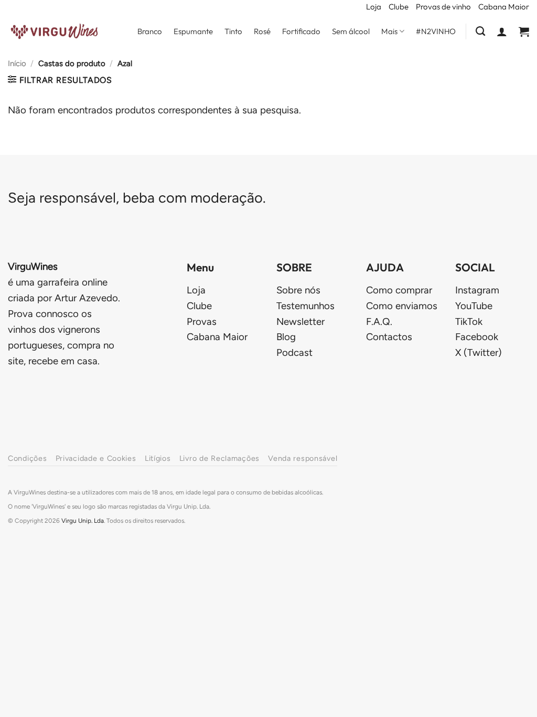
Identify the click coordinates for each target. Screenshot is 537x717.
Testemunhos (305, 306)
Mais (389, 31)
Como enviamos (401, 306)
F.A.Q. (379, 321)
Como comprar (399, 290)
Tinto (233, 31)
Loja (373, 7)
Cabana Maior (503, 7)
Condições (27, 458)
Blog (286, 337)
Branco (149, 31)
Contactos (389, 337)
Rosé (262, 31)
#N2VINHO (436, 31)
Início (17, 63)
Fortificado (301, 31)
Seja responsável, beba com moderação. (137, 197)
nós (298, 290)
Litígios (158, 458)
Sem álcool (351, 31)
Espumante (193, 31)
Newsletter (300, 321)
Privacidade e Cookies (96, 458)
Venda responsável (302, 458)
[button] (502, 31)
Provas (202, 321)
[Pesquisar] (480, 31)
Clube (399, 7)
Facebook (476, 337)
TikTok (468, 321)
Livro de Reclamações (219, 458)
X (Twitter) (478, 352)
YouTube (473, 306)
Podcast (294, 352)
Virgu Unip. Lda (82, 520)
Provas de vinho (443, 7)
